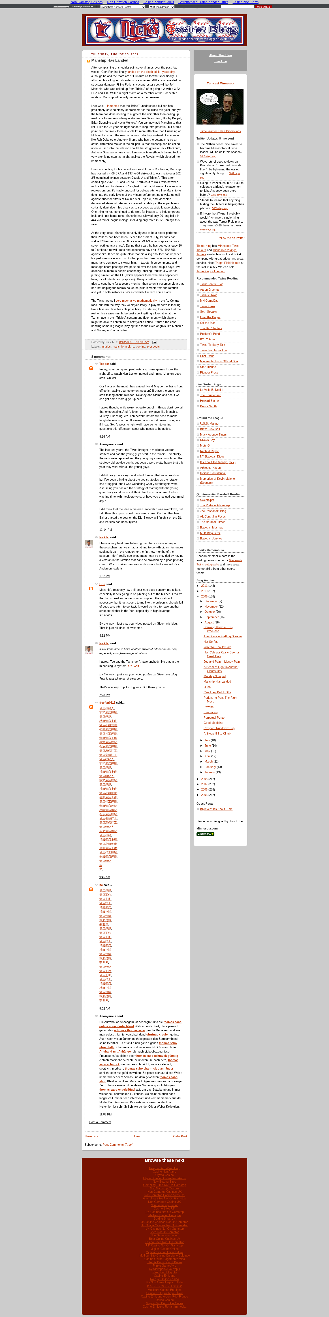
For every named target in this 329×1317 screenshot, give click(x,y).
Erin (102, 584)
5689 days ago (208, 156)
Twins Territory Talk (212, 344)
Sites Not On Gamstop (164, 1232)
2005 (204, 795)
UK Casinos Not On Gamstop (164, 1212)
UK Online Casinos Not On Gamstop (164, 1222)
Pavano (209, 707)
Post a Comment (100, 1122)
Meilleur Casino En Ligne (164, 1215)
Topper (104, 363)
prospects (153, 346)
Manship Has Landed (109, 60)
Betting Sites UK (164, 1218)
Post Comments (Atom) (118, 1144)
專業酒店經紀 (108, 742)
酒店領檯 (105, 916)
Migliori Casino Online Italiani (164, 1252)
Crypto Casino (164, 1175)
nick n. (129, 346)
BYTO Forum (208, 339)
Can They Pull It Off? (217, 692)
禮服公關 (105, 911)
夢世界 (103, 924)
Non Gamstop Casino (164, 1205)
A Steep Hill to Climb (217, 733)
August (209, 622)
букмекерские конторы (164, 1269)
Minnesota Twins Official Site (219, 361)
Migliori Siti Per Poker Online (164, 1303)
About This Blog (220, 55)
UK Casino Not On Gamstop (164, 1245)
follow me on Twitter (231, 238)
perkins (140, 346)
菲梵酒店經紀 (108, 712)
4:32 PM (104, 635)
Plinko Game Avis (164, 1265)
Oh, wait (133, 666)
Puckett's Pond (210, 333)
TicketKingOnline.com (211, 271)
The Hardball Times (212, 522)
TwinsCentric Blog (211, 284)
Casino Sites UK (164, 1208)
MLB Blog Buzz (210, 533)
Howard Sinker (209, 400)
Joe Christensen (210, 395)
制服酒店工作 (108, 738)
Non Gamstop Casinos (164, 1188)
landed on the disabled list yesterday (151, 71)
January (210, 772)
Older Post (180, 1136)
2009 (204, 596)
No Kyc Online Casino (164, 1279)
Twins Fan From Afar (213, 350)
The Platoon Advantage (215, 505)
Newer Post (92, 1136)
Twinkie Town (208, 295)
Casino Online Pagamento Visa (164, 1259)
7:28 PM (104, 695)
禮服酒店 (105, 907)
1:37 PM (104, 576)
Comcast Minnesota (220, 83)
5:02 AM (104, 1008)
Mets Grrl (206, 445)
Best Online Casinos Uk (164, 1238)
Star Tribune (208, 367)
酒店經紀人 (106, 708)
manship (118, 346)
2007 (204, 784)
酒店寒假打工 (108, 755)
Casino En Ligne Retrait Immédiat (164, 1306)
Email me (220, 61)
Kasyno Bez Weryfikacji (164, 1168)
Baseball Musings (211, 527)
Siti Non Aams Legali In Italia (164, 1282)
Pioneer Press (209, 372)
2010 (204, 591)
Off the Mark (208, 322)
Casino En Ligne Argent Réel (164, 1293)
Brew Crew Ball (210, 429)
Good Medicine (213, 722)
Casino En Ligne (164, 1275)
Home (136, 1136)
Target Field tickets (227, 262)
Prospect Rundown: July (219, 728)
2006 (204, 789)
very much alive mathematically (136, 300)
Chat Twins (207, 356)
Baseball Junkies (211, 538)
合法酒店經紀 (108, 746)
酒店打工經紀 (108, 733)
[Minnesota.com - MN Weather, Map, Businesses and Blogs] (205, 834)
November (211, 606)
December (211, 601)
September (212, 617)
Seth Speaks (208, 311)
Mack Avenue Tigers (213, 434)
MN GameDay (209, 300)
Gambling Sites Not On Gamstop (164, 1185)
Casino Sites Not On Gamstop (164, 1242)
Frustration (211, 712)
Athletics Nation (210, 467)
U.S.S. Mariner (209, 423)
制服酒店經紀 (108, 806)
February (210, 767)
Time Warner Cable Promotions (220, 131)
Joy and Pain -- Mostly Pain (222, 661)
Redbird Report (209, 451)
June (208, 745)
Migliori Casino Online (164, 1248)
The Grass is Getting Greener (223, 636)
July (207, 740)
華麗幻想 (105, 920)
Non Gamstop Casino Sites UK (164, 1195)
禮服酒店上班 (108, 721)
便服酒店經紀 (108, 729)
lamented (113, 105)
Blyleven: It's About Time (216, 809)
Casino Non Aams (164, 1171)
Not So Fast (211, 641)
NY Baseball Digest (212, 456)
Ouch (207, 687)
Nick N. (104, 537)
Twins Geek (207, 306)
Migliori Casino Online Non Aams (164, 1178)
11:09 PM (105, 1114)
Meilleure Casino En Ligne (165, 1289)
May (207, 751)
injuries (106, 346)
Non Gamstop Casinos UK (164, 1191)
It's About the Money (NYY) (217, 462)
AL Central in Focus (213, 516)
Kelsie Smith (208, 406)
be (101, 885)
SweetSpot (207, 500)
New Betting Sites (164, 1181)
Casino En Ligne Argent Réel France (164, 1296)
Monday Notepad (215, 676)
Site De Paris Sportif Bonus (164, 1262)
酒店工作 (105, 894)
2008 (204, 779)
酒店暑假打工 (108, 750)
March (209, 761)
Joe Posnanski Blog (213, 511)
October (210, 611)
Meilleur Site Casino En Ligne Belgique (164, 1255)
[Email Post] (153, 342)
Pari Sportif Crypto (165, 1272)
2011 (204, 585)
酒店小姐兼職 (108, 725)
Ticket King (204, 245)
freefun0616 (107, 702)
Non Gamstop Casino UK (164, 1201)
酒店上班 (105, 899)
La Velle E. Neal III (212, 389)
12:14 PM (105, 529)
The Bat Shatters (211, 328)
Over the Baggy (210, 317)
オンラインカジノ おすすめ (164, 1286)
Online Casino (165, 1300)
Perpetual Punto (214, 717)
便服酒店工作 (108, 797)
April (207, 756)
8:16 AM (104, 436)
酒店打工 (105, 903)
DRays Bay (207, 440)
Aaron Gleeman (210, 289)
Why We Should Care (217, 647)
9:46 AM (104, 877)
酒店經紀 (105, 716)
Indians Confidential (213, 473)
